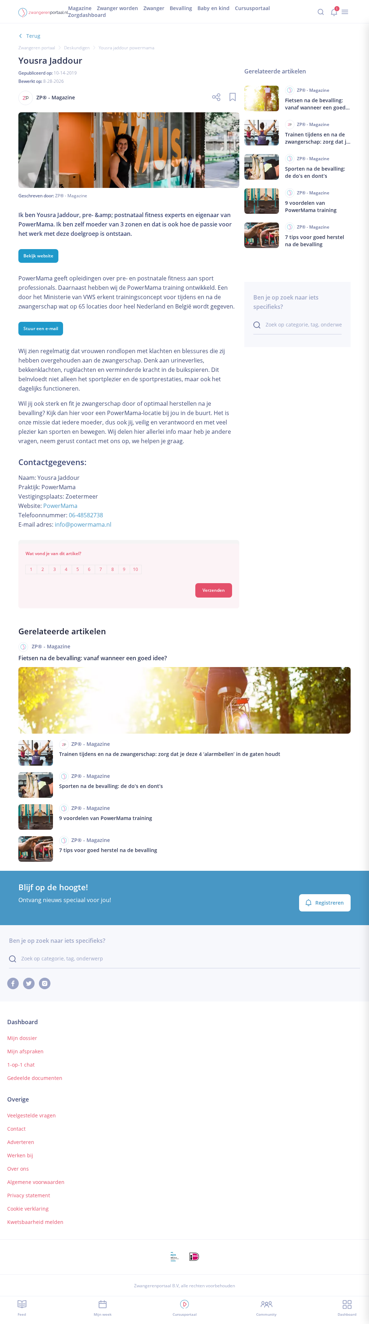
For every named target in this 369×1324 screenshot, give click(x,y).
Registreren (329, 902)
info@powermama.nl (83, 524)
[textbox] (128, 564)
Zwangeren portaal (36, 48)
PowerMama (60, 506)
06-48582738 (86, 515)
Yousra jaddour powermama (126, 48)
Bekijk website (38, 256)
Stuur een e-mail (40, 328)
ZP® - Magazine (71, 196)
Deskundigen (77, 48)
